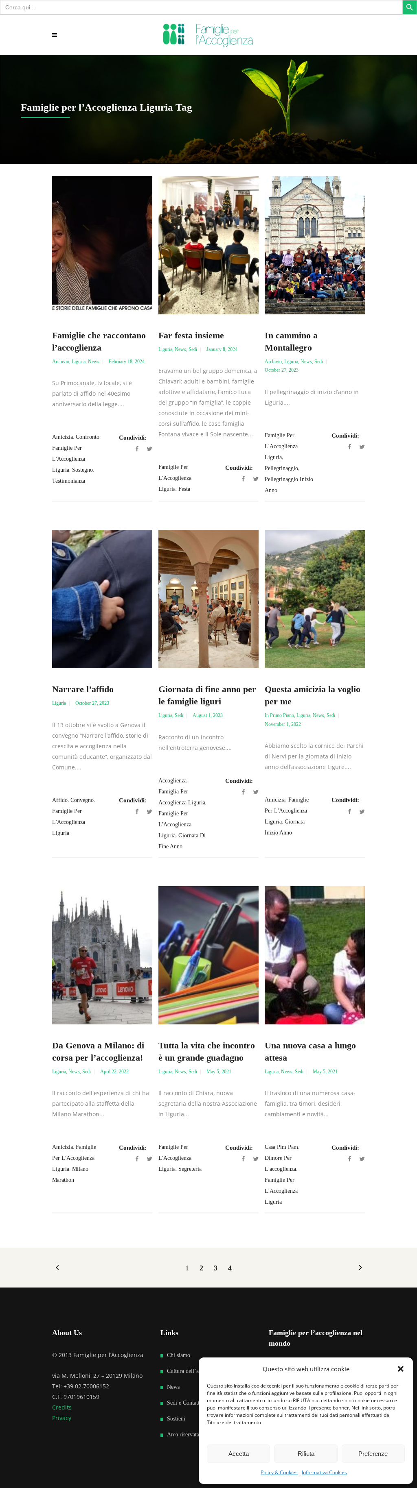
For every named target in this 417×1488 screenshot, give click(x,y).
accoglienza (172, 781)
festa (184, 489)
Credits (62, 1407)
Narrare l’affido (83, 689)
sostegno (82, 470)
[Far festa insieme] (208, 245)
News (93, 361)
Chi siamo (178, 1355)
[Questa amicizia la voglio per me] (315, 599)
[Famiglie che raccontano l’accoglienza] (102, 245)
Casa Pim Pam (281, 1147)
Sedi (193, 349)
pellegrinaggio (281, 468)
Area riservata (183, 1434)
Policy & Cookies (279, 1472)
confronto (87, 437)
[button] (401, 1369)
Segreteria (190, 1169)
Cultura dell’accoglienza (195, 1371)
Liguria (79, 361)
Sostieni (176, 1419)
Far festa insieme (191, 335)
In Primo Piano (279, 715)
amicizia (62, 437)
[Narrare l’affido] (102, 599)
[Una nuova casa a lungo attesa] (315, 955)
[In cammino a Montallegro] (315, 245)
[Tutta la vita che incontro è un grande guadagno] (208, 955)
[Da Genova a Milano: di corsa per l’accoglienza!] (102, 955)
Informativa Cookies (324, 1472)
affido (60, 800)
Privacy (61, 1418)
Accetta (238, 1453)
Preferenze (373, 1453)
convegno (82, 800)
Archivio (60, 361)
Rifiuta (306, 1453)
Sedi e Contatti (184, 1403)
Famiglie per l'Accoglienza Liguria (68, 459)
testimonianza (68, 481)
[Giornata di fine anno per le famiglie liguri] (208, 599)
